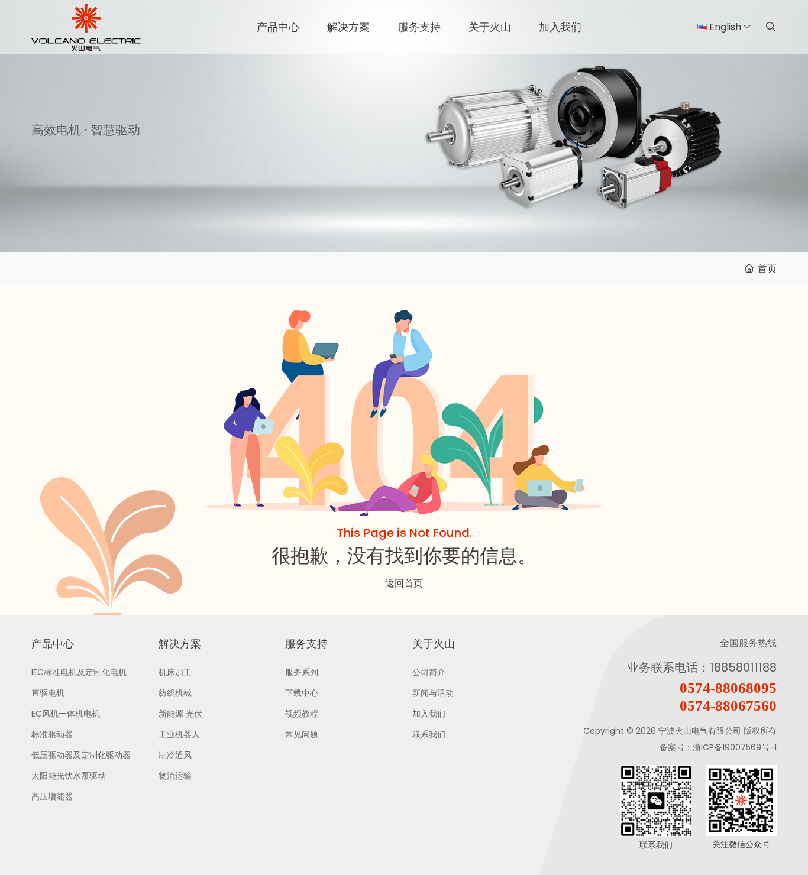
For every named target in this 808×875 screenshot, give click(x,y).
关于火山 (489, 27)
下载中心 (301, 693)
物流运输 (175, 776)
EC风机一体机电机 (65, 714)
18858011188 (743, 667)
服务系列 (301, 672)
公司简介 (428, 672)
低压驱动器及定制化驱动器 (81, 755)
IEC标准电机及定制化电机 (79, 672)
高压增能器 (52, 796)
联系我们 (428, 734)
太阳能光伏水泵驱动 (68, 776)
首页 (767, 269)
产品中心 (278, 27)
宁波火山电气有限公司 (699, 731)
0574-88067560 (728, 706)
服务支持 (419, 27)
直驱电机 (47, 693)
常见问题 (301, 734)
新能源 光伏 (180, 714)
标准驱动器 (52, 734)
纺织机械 (175, 693)
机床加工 (175, 672)
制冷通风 (175, 755)
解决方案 (348, 27)
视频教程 (301, 714)
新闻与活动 (433, 693)
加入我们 (560, 27)
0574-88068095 (728, 688)
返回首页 (404, 583)
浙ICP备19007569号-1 (735, 747)
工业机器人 (179, 734)
